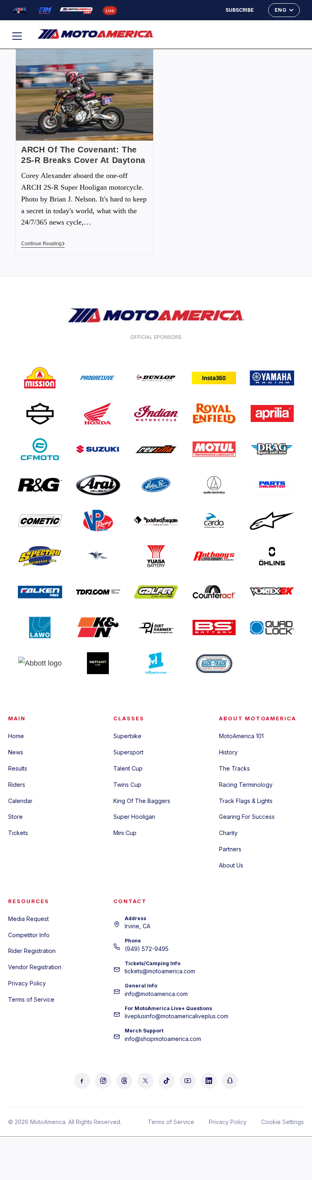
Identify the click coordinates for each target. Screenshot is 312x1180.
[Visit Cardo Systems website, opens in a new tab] (213, 520)
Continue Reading (43, 243)
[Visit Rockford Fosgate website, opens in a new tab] (156, 520)
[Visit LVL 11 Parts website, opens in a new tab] (156, 663)
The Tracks (234, 768)
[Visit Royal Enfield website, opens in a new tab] (213, 413)
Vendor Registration (34, 967)
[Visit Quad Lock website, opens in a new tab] (272, 627)
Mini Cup (124, 832)
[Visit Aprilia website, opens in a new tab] (272, 413)
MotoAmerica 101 (241, 735)
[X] (145, 1081)
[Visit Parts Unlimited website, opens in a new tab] (272, 484)
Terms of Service (31, 999)
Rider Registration (32, 950)
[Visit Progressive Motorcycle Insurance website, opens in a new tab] (98, 377)
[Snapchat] (230, 1081)
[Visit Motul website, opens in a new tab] (213, 449)
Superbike (127, 735)
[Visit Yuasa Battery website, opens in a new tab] (156, 556)
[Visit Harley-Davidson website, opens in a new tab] (40, 413)
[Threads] (124, 1081)
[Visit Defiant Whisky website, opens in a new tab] (98, 663)
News (15, 752)
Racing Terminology (246, 784)
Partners (230, 849)
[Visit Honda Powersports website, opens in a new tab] (98, 413)
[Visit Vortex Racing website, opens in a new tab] (272, 591)
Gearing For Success (247, 816)
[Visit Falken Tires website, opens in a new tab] (40, 591)
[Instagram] (103, 1081)
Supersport (128, 752)
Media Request (28, 918)
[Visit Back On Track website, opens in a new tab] (213, 663)
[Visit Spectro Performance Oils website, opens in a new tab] (40, 556)
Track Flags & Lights (246, 800)
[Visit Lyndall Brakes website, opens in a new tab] (98, 556)
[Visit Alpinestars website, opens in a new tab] (272, 520)
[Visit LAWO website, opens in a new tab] (40, 627)
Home (16, 735)
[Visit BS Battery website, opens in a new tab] (213, 627)
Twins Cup (127, 784)
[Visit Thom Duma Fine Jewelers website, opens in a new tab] (98, 591)
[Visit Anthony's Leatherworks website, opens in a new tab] (213, 556)
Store (15, 816)
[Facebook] (82, 1081)
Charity (228, 832)
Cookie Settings (282, 1121)
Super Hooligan (134, 816)
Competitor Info (29, 935)
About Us (231, 865)
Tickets (18, 832)
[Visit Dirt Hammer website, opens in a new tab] (156, 627)
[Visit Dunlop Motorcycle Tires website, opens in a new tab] (156, 377)
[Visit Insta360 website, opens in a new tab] (213, 377)
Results (17, 768)
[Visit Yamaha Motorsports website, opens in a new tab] (272, 377)
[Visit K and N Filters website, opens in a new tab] (98, 627)
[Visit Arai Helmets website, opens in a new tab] (98, 484)
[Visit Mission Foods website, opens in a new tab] (40, 377)
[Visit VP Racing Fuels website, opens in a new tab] (98, 520)
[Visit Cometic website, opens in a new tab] (40, 520)
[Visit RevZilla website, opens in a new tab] (156, 449)
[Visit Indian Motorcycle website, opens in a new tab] (156, 413)
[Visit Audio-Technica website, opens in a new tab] (213, 484)
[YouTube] (188, 1081)
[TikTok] (166, 1081)
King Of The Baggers (141, 800)
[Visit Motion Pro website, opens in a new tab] (156, 484)
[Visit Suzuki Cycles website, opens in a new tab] (98, 449)
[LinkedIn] (209, 1081)
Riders (16, 784)
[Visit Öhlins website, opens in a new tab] (272, 556)
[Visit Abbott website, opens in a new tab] (40, 663)
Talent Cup (128, 768)
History (228, 752)
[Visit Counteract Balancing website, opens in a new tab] (213, 591)
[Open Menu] (20, 36)
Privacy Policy (27, 983)
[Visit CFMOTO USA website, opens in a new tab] (40, 449)
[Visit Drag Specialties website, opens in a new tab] (272, 449)
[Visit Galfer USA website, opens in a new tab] (156, 591)
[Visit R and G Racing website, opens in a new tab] (40, 484)
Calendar (20, 800)
